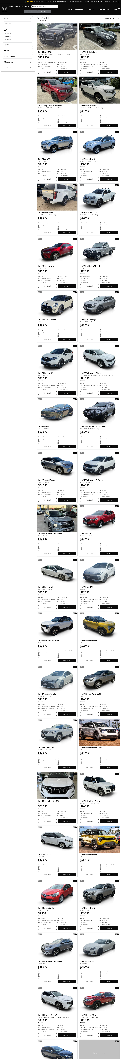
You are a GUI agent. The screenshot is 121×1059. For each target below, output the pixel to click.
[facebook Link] (113, 2)
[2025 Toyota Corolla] (57, 678)
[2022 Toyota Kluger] (57, 464)
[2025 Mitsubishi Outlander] (57, 518)
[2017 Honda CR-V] (57, 357)
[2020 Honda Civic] (57, 571)
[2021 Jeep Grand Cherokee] (57, 90)
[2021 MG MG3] (57, 839)
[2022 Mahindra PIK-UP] (99, 250)
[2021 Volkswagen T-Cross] (99, 464)
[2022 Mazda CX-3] (57, 250)
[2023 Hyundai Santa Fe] (57, 999)
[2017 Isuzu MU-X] (57, 143)
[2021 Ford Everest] (99, 90)
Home (70, 9)
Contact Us (66, 72)
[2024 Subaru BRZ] (99, 946)
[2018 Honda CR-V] (99, 999)
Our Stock (90, 9)
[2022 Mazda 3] (57, 411)
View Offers (44, 12)
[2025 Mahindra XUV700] (99, 732)
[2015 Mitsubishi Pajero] (99, 785)
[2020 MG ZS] (99, 518)
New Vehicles (78, 9)
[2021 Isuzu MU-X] (99, 892)
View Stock (31, 12)
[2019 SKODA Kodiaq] (57, 732)
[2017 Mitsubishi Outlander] (57, 946)
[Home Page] (4, 9)
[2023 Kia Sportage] (99, 304)
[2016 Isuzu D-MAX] (99, 197)
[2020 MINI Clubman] (99, 36)
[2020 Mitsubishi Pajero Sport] (99, 411)
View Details (47, 72)
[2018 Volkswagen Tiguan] (99, 357)
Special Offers (104, 9)
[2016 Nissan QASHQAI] (99, 678)
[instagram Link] (118, 2)
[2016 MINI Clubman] (57, 304)
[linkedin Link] (116, 2)
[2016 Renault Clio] (57, 892)
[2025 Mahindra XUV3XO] (57, 625)
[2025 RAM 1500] (57, 36)
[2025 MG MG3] (99, 571)
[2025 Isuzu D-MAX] (57, 197)
